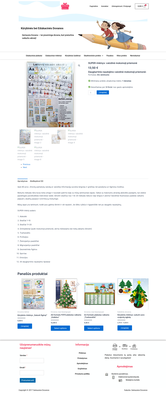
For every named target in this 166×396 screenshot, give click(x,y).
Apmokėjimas (82, 363)
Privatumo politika (82, 374)
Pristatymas (82, 358)
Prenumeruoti (27, 380)
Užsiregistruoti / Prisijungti (121, 6)
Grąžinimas (82, 369)
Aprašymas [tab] (23, 181)
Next (25, 167)
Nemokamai (135, 56)
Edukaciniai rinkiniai (54, 56)
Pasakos (109, 56)
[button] (93, 55)
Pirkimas (82, 353)
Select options (60, 328)
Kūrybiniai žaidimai (73, 56)
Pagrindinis (94, 6)
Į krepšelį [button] (25, 326)
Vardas (23, 355)
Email (23, 367)
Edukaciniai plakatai (34, 56)
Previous (26, 164)
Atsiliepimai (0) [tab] (36, 181)
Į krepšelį (103, 92)
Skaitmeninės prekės (92, 56)
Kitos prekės (122, 56)
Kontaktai (104, 6)
